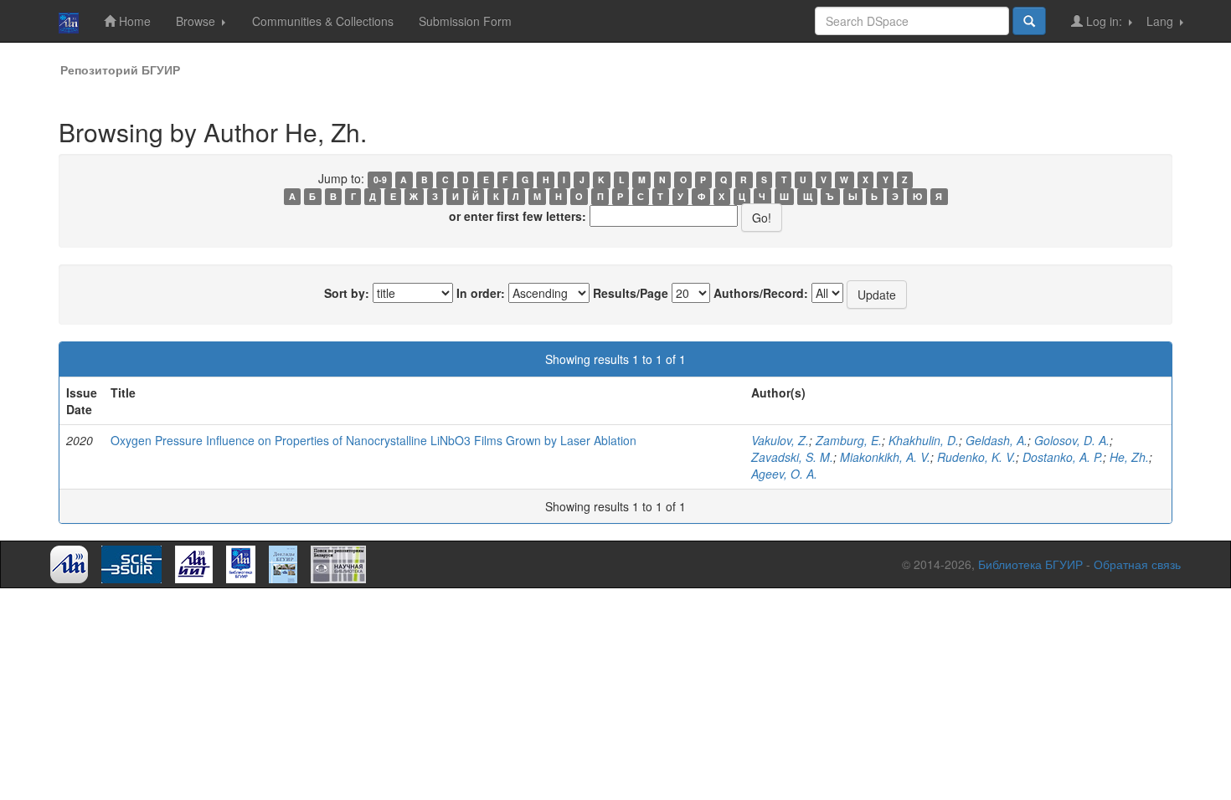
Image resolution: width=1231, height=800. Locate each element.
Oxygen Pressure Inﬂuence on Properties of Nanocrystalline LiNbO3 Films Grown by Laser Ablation (373, 440)
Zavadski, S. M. (792, 457)
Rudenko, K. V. (976, 457)
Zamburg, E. (849, 440)
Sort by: (346, 293)
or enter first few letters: (517, 216)
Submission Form (465, 21)
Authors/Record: (760, 293)
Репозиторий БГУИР (120, 69)
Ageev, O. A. (784, 473)
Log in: (1104, 21)
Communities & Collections (323, 21)
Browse (197, 21)
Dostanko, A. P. (1062, 457)
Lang (1161, 21)
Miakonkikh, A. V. (885, 457)
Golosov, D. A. (1072, 440)
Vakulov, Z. (780, 440)
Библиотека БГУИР (1030, 564)
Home (133, 21)
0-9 (380, 179)
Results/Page (630, 293)
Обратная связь (1137, 564)
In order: (480, 293)
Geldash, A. (997, 440)
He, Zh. (1129, 457)
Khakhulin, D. (923, 440)
